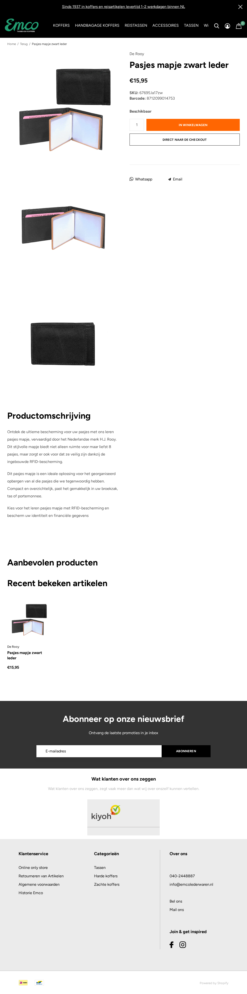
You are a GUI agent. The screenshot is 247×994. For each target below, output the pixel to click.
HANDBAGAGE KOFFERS (97, 25)
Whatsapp (143, 179)
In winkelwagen (193, 125)
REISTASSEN (136, 25)
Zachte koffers (106, 884)
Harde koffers (105, 876)
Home (11, 44)
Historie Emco (31, 893)
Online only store (33, 867)
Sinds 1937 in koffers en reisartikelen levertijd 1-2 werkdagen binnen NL (123, 6)
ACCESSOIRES (165, 25)
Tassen (100, 867)
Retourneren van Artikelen (41, 876)
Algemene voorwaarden (39, 884)
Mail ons (177, 909)
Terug (24, 44)
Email (177, 179)
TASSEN (191, 25)
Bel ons (176, 901)
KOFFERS (61, 25)
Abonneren (186, 751)
